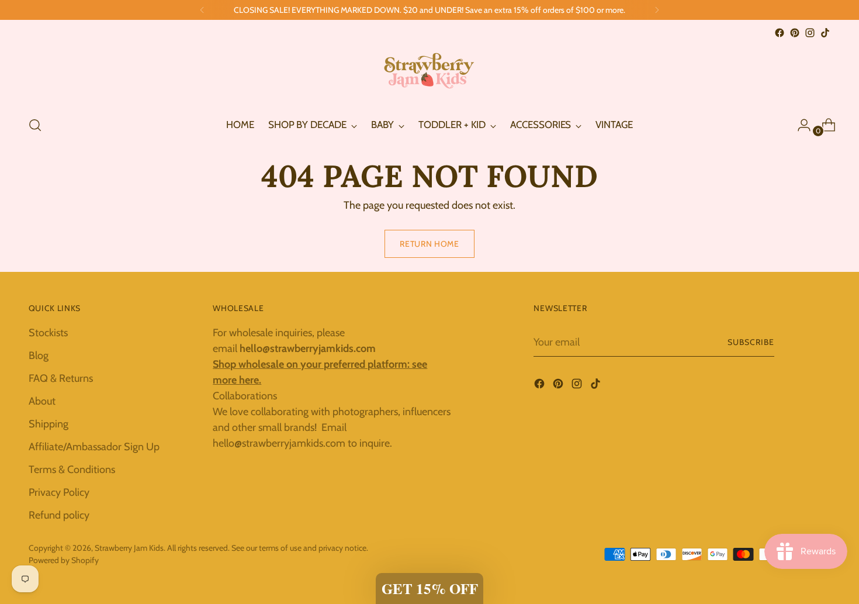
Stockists (48, 332)
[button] (429, 588)
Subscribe (751, 342)
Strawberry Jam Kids (129, 548)
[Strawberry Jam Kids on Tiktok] (825, 32)
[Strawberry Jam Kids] (429, 73)
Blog (39, 355)
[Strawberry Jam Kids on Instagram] (810, 32)
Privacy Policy (59, 492)
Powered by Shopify (64, 560)
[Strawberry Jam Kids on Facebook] (779, 32)
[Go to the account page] (799, 125)
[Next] (657, 10)
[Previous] (202, 10)
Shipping (48, 423)
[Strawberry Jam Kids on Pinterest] (794, 32)
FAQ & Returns (61, 378)
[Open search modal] (35, 125)
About (42, 401)
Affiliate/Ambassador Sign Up (94, 446)
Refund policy (59, 515)
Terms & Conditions (72, 469)
